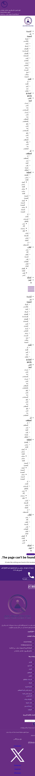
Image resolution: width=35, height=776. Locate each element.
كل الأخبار (26, 83)
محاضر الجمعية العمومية (23, 209)
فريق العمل (26, 162)
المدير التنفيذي (26, 59)
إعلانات (26, 91)
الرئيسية (28, 31)
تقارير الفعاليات (26, 260)
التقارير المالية (26, 265)
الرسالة (26, 46)
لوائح (24, 231)
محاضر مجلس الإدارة (23, 191)
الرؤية (27, 44)
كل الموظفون (29, 152)
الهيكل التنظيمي (26, 64)
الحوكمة (29, 172)
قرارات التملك (26, 239)
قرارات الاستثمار (26, 234)
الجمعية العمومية (26, 197)
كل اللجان (26, 215)
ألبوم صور (27, 87)
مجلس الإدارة (26, 179)
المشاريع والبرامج (29, 94)
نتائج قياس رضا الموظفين (26, 136)
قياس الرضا (30, 99)
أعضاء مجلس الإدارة (23, 184)
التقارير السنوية (26, 256)
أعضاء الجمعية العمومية (23, 203)
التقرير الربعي (23, 274)
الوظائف (26, 170)
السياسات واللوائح (25, 220)
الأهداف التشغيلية (26, 54)
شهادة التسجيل (26, 69)
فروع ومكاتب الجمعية (26, 74)
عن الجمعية (29, 34)
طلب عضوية (26, 167)
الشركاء (29, 277)
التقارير (29, 247)
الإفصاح (26, 175)
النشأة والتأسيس (25, 40)
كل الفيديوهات (25, 244)
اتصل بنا (30, 281)
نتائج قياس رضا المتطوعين (25, 145)
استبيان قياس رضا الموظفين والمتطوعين (25, 116)
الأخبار (29, 79)
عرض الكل (23, 225)
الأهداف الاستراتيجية (25, 50)
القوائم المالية (23, 269)
